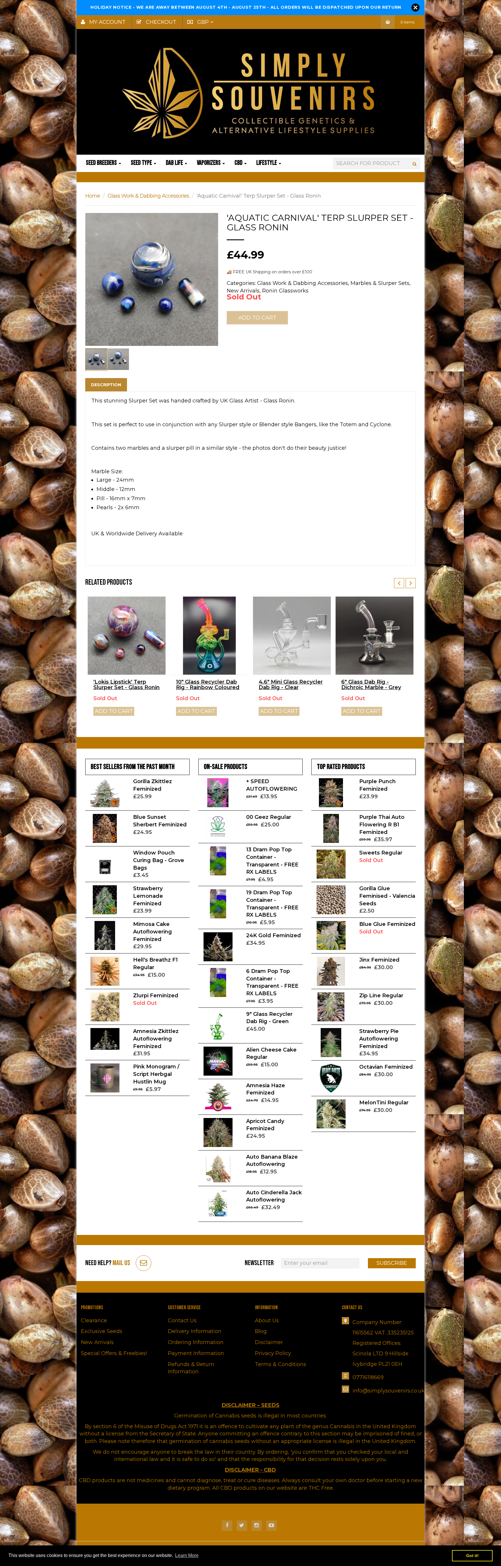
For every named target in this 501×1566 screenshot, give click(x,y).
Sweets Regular (380, 853)
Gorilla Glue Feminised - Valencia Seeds (387, 895)
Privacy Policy (273, 1353)
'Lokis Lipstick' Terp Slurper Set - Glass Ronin (126, 685)
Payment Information (196, 1353)
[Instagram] (256, 1525)
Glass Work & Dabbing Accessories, (303, 283)
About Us (267, 1320)
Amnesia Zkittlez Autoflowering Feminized (156, 1038)
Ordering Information (196, 1342)
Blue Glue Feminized (387, 924)
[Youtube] (271, 1525)
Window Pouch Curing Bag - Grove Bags (158, 860)
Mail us (121, 1263)
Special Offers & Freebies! (114, 1353)
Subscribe (392, 1263)
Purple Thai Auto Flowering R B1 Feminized (381, 824)
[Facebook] (227, 1525)
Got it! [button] (472, 1555)
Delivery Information (195, 1331)
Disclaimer (269, 1342)
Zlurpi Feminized (155, 995)
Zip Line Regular (381, 995)
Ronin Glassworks (285, 291)
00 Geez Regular (268, 817)
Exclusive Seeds (101, 1331)
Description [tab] (106, 384)
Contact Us (182, 1320)
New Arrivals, (244, 291)
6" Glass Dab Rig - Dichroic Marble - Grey (371, 685)
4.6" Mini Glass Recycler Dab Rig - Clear (291, 685)
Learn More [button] (187, 1555)
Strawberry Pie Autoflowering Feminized (379, 1038)
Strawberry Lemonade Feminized (148, 895)
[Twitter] (242, 1525)
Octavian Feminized (386, 1067)
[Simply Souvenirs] (250, 93)
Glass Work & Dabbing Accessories (148, 196)
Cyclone (380, 424)
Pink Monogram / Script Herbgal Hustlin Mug (156, 1074)
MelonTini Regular (384, 1102)
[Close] (415, 7)
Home (92, 196)
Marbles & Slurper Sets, (381, 283)
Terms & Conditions (280, 1364)
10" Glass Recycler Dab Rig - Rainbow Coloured (207, 685)
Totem (349, 424)
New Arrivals (97, 1342)
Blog (261, 1331)
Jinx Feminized (379, 960)
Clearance (94, 1320)
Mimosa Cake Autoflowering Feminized (152, 931)
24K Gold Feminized (273, 935)
